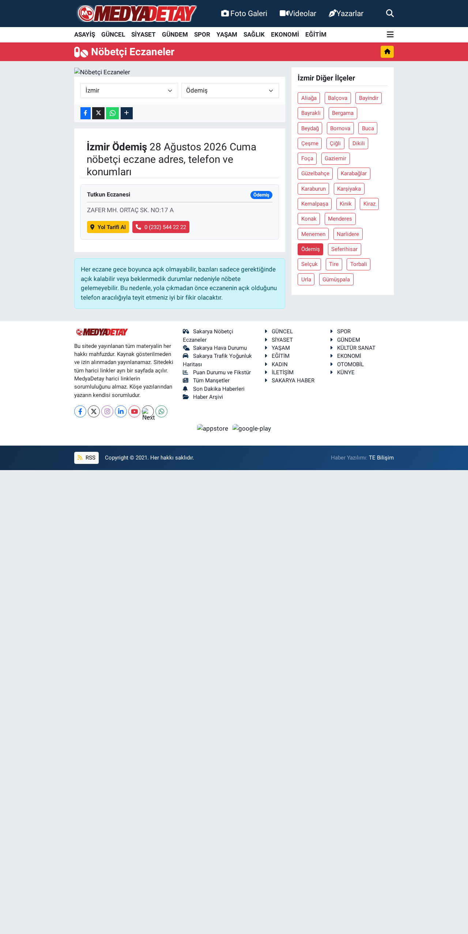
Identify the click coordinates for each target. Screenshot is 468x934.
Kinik (346, 203)
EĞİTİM (316, 34)
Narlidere (348, 234)
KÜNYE (346, 372)
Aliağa (309, 98)
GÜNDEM (175, 34)
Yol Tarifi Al (112, 227)
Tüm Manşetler (211, 380)
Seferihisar (344, 249)
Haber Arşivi (208, 397)
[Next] (148, 411)
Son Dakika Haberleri (219, 389)
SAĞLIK (254, 34)
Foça (307, 158)
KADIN (280, 364)
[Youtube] (134, 411)
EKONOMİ (285, 34)
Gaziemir (335, 158)
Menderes (340, 218)
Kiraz (369, 203)
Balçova (337, 98)
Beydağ (310, 128)
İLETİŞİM (283, 372)
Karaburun (313, 188)
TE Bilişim (381, 457)
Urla (306, 279)
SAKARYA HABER (293, 380)
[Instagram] (107, 411)
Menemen (313, 234)
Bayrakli (311, 113)
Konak (309, 218)
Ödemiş (310, 249)
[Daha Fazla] (127, 113)
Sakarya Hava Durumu (220, 348)
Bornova (340, 128)
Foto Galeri (248, 13)
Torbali (358, 264)
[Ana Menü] (390, 35)
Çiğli (335, 143)
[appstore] (213, 428)
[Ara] (390, 13)
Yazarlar (349, 13)
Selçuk (309, 264)
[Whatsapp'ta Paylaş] (112, 113)
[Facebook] (80, 411)
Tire (334, 264)
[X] (94, 411)
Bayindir (368, 98)
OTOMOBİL (350, 364)
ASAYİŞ (84, 34)
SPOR (202, 34)
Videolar (302, 13)
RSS (89, 457)
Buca (368, 128)
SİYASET (143, 34)
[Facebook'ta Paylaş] (85, 113)
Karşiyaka (349, 188)
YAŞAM (226, 34)
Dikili (358, 143)
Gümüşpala (336, 279)
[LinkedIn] (121, 411)
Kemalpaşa (314, 203)
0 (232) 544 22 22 (165, 227)
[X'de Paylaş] (98, 113)
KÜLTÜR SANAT (356, 348)
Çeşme (309, 143)
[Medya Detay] (136, 13)
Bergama (343, 113)
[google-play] (252, 428)
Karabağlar (354, 173)
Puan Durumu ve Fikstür (222, 372)
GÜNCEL (113, 34)
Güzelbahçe (315, 173)
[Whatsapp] (161, 411)
